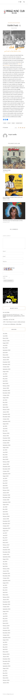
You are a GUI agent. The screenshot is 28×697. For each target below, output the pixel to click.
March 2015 (5, 594)
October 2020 (6, 442)
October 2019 (6, 471)
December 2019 (6, 466)
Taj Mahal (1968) (6, 170)
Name (4, 251)
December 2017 (6, 521)
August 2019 (6, 476)
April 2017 (5, 540)
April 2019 (5, 485)
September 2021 (6, 421)
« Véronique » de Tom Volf (8, 319)
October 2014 (6, 606)
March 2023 (5, 383)
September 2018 (6, 502)
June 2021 (5, 428)
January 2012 (6, 682)
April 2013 (5, 649)
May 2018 (5, 509)
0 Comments (5, 127)
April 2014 (5, 621)
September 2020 (6, 445)
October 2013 (6, 635)
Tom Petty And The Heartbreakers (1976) (12, 220)
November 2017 (6, 523)
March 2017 (5, 542)
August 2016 (6, 559)
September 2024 (6, 350)
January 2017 (6, 547)
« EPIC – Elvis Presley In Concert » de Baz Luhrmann (14, 321)
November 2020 (6, 440)
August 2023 (6, 371)
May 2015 (5, 590)
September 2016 (6, 556)
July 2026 (5, 333)
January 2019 (6, 492)
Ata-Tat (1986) (6, 312)
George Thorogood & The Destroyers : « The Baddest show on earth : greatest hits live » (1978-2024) (14, 316)
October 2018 (6, 499)
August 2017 (6, 530)
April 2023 (5, 381)
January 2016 (6, 571)
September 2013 (6, 637)
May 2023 (5, 378)
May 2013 (5, 647)
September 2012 (6, 666)
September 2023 (6, 369)
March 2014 (5, 623)
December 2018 (6, 495)
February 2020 (6, 461)
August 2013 (6, 640)
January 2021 (6, 435)
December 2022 (6, 390)
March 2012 (5, 678)
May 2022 (5, 402)
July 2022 (5, 400)
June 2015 (5, 587)
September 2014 (6, 609)
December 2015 (6, 573)
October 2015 (6, 578)
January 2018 (6, 518)
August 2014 (6, 611)
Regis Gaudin (13, 134)
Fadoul (19, 63)
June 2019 (5, 480)
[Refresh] (14, 268)
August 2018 (6, 504)
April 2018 (5, 511)
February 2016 (6, 568)
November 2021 (6, 416)
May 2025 (5, 347)
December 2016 (6, 549)
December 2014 (6, 602)
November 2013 (6, 632)
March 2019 (5, 488)
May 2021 (5, 431)
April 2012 (5, 675)
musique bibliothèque (14, 22)
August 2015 (6, 583)
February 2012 (6, 680)
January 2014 (6, 628)
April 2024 (5, 352)
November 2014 (6, 604)
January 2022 (6, 412)
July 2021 (5, 426)
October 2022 (6, 395)
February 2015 (6, 597)
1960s (4, 123)
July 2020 (5, 450)
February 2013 (6, 654)
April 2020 (5, 457)
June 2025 (5, 345)
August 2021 (6, 423)
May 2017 (5, 537)
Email (4, 256)
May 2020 (5, 454)
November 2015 (6, 575)
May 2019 (5, 483)
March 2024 (5, 355)
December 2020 (6, 438)
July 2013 (5, 642)
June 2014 (5, 616)
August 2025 (6, 343)
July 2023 (5, 374)
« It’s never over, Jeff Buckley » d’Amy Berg (12, 324)
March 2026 (5, 338)
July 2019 (5, 478)
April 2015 (5, 592)
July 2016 (5, 561)
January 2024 (6, 359)
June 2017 (5, 535)
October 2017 (6, 526)
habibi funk (19, 123)
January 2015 (6, 599)
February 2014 (6, 625)
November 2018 (6, 497)
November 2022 (6, 393)
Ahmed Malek (7, 65)
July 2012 (5, 670)
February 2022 (6, 409)
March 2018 (5, 514)
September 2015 (6, 580)
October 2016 (6, 554)
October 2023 (6, 366)
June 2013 (5, 644)
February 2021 (6, 433)
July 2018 (5, 507)
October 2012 (6, 663)
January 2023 (6, 388)
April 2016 (5, 566)
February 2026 (6, 340)
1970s (9, 123)
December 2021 (6, 414)
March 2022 (5, 407)
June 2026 (5, 336)
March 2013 (5, 651)
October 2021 (6, 419)
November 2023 (6, 364)
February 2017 (6, 545)
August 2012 (6, 668)
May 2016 (5, 564)
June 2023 (5, 376)
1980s (13, 123)
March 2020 (5, 459)
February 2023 (6, 385)
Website (4, 261)
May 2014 (5, 618)
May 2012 (5, 673)
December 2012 (6, 659)
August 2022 (6, 397)
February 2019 (6, 490)
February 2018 (6, 516)
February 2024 (6, 357)
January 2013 (6, 656)
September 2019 (6, 473)
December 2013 (6, 630)
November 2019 (6, 469)
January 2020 (6, 464)
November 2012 (6, 661)
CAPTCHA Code (5, 277)
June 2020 (5, 452)
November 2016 (6, 552)
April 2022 (5, 404)
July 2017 (5, 533)
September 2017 (6, 528)
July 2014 (5, 613)
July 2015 (5, 585)
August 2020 (6, 447)
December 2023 (6, 362)
